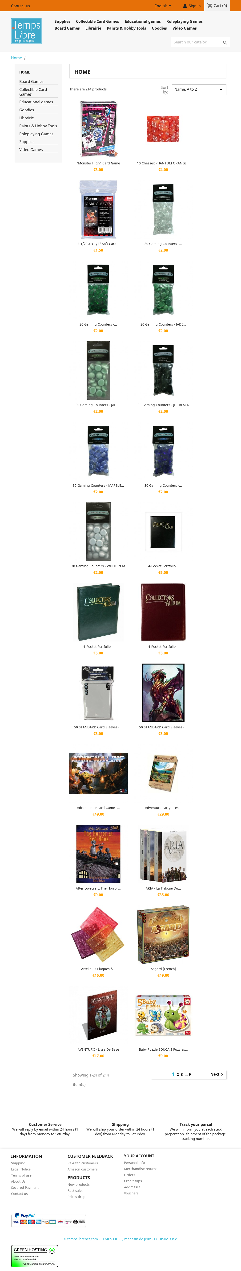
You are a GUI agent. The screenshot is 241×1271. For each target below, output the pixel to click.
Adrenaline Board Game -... (98, 807)
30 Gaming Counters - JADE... (163, 324)
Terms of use (21, 1175)
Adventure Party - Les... (163, 807)
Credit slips (133, 1181)
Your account (139, 1155)
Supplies (62, 21)
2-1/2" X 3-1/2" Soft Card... (98, 243)
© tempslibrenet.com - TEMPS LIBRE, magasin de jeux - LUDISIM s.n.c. (121, 1238)
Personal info (134, 1162)
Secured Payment (25, 1187)
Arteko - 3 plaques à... (98, 969)
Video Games (185, 28)
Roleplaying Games (184, 21)
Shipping (18, 1163)
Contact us (20, 5)
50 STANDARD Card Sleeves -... (98, 727)
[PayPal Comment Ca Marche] (48, 1219)
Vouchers (131, 1193)
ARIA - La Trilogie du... (163, 888)
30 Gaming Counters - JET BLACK (163, 405)
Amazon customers (83, 1169)
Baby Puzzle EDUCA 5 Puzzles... (163, 1049)
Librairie (93, 28)
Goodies (159, 28)
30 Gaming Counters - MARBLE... (98, 485)
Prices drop (76, 1196)
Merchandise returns (140, 1168)
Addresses (132, 1187)
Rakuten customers (83, 1163)
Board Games (67, 28)
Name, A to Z (199, 90)
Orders (129, 1175)
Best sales (75, 1190)
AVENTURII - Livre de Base (98, 1049)
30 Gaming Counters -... (163, 243)
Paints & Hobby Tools (126, 28)
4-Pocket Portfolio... (163, 566)
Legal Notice (21, 1169)
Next (217, 1074)
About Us (18, 1181)
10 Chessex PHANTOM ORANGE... (163, 163)
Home (24, 72)
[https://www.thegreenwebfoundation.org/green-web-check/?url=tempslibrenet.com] (34, 1255)
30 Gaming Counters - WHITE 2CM (98, 566)
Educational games (143, 21)
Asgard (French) (163, 969)
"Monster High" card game (98, 163)
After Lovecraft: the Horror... (98, 888)
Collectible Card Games (97, 21)
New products (79, 1184)
